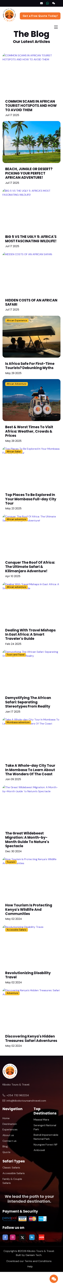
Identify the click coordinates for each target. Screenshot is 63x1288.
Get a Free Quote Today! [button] (40, 16)
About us (8, 1135)
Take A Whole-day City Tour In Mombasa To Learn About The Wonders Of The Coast (30, 769)
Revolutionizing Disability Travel (28, 975)
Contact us (9, 1141)
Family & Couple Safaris (12, 1181)
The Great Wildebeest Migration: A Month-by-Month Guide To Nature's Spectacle (27, 839)
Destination (10, 1124)
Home (6, 1118)
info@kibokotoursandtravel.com (26, 1100)
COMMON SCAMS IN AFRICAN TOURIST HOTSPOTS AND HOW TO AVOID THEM (31, 105)
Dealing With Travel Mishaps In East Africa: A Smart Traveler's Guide (30, 634)
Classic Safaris (11, 1167)
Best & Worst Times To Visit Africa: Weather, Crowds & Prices (29, 431)
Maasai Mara (41, 1119)
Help (30, 1266)
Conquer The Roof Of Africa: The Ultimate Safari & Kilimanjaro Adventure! (30, 566)
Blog (5, 1146)
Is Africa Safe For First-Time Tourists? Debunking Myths (29, 365)
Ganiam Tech (33, 1255)
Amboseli (39, 1150)
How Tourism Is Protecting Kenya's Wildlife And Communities (28, 909)
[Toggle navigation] (56, 27)
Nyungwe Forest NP (45, 1144)
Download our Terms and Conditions (29, 1261)
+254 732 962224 (18, 1095)
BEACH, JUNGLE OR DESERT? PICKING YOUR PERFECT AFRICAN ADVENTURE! (28, 173)
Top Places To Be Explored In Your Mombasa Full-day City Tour (30, 499)
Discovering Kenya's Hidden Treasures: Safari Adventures (31, 1038)
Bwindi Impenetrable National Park (46, 1137)
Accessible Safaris (14, 1173)
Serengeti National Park (45, 1127)
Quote (6, 1152)
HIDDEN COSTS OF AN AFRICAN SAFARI (31, 302)
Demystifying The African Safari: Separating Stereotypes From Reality (28, 702)
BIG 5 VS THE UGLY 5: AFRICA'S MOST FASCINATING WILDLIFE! (30, 238)
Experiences (10, 1129)
